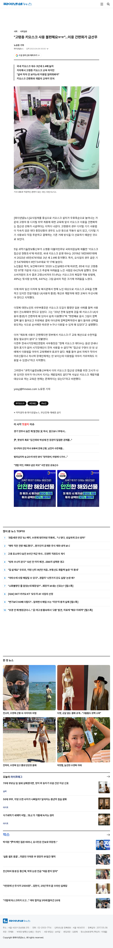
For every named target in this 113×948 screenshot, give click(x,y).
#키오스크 (20, 403)
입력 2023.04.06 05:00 (36, 49)
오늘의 (12, 776)
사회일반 (23, 31)
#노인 (43, 403)
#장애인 (33, 403)
